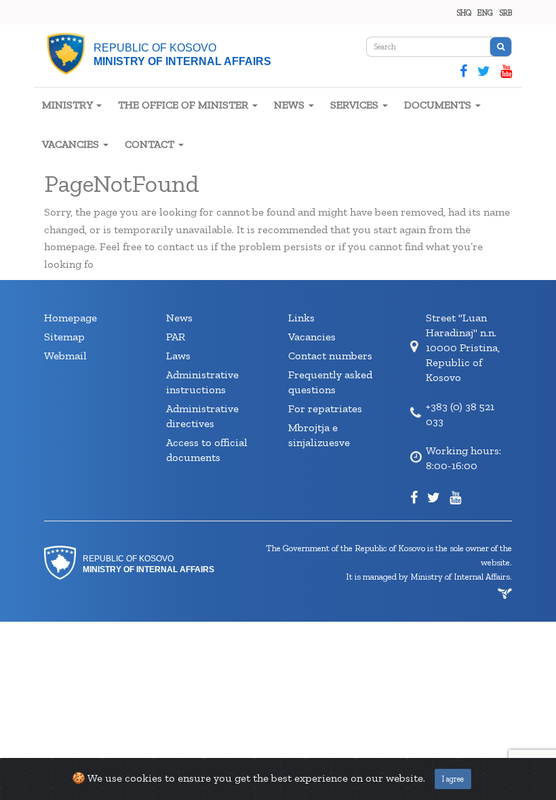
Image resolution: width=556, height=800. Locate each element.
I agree (453, 779)
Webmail (65, 355)
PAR (175, 336)
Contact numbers (330, 355)
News (179, 317)
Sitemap (64, 336)
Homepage (70, 317)
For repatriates (325, 408)
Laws (178, 355)
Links (301, 317)
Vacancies (312, 336)
